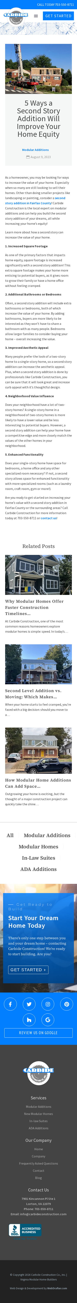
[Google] (47, 1019)
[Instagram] (47, 1004)
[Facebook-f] (10, 1004)
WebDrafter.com (57, 1288)
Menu (36, 16)
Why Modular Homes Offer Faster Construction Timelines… (34, 607)
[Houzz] (29, 1019)
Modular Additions (35, 150)
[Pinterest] (66, 1004)
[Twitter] (29, 1004)
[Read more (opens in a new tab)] (47, 4)
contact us (48, 518)
